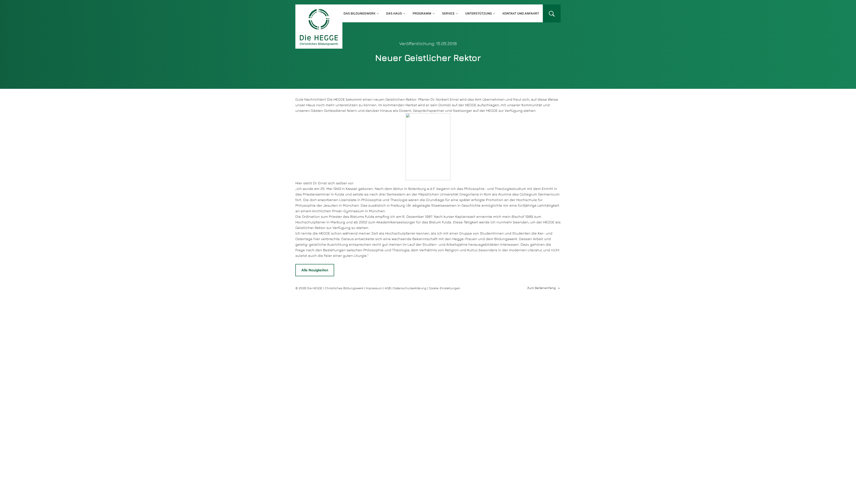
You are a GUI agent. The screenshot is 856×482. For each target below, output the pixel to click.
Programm (422, 13)
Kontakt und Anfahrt (520, 13)
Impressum (374, 288)
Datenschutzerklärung (409, 288)
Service (448, 13)
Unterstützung (478, 13)
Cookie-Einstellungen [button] (444, 288)
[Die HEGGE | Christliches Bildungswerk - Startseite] (318, 26)
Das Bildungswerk (359, 13)
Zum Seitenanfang (541, 288)
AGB (388, 288)
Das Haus (394, 13)
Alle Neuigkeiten (314, 270)
